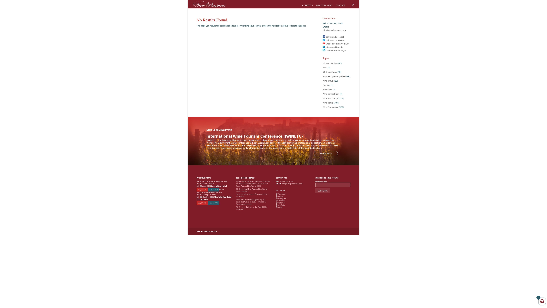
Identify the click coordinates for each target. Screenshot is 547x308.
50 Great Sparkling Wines (334, 76)
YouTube (280, 205)
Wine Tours (328, 102)
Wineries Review (330, 63)
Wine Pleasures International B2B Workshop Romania (212, 182)
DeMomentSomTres (209, 231)
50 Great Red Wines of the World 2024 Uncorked (251, 208)
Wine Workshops (330, 98)
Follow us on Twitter (335, 40)
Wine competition (331, 94)
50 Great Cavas (330, 72)
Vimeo (279, 207)
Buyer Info (202, 189)
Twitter (280, 196)
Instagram (281, 198)
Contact (340, 5)
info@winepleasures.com (334, 30)
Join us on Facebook (334, 37)
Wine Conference (330, 107)
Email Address (322, 181)
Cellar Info (214, 189)
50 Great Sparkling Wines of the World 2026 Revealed (251, 190)
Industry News (324, 5)
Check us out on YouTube (337, 43)
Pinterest (280, 203)
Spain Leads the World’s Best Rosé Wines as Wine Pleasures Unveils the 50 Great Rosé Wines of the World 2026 (253, 183)
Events (326, 85)
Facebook (281, 194)
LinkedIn (280, 200)
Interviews (327, 89)
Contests (307, 5)
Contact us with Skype (335, 50)
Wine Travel (328, 80)
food (325, 67)
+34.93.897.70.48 (286, 181)
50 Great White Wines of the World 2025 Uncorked (252, 195)
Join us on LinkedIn (334, 47)
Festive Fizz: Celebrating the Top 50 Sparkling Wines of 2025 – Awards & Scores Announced (251, 201)
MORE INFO (326, 153)
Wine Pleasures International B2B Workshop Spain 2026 (210, 192)
